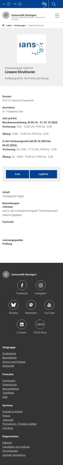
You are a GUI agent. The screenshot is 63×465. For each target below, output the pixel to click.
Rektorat (7, 442)
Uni (3, 4)
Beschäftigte (9, 357)
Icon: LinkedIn (21, 324)
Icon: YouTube (49, 305)
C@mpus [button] (43, 174)
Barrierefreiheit (10, 388)
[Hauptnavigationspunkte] (57, 15)
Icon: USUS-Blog (40, 324)
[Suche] (53, 4)
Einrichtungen (10, 450)
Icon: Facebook (22, 285)
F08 (15, 4)
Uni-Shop (7, 428)
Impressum (8, 380)
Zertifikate (8, 392)
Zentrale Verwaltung (13, 455)
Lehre (9, 25)
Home (3, 25)
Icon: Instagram (41, 285)
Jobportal (7, 419)
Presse (6, 415)
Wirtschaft (8, 365)
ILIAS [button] (17, 174)
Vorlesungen (20, 25)
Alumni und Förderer (14, 361)
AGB (4, 396)
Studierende (9, 353)
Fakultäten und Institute (16, 446)
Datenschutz (9, 384)
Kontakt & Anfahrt (12, 411)
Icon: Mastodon (31, 305)
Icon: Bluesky (13, 305)
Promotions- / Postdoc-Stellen (19, 423)
